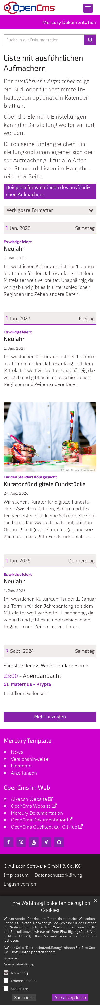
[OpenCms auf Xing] (46, 842)
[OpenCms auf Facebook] (8, 842)
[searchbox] (44, 39)
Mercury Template (27, 740)
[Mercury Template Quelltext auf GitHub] (59, 842)
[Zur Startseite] (29, 7)
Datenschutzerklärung (18, 964)
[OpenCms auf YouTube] (34, 842)
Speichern (24, 997)
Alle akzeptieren (70, 997)
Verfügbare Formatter (30, 210)
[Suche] (90, 39)
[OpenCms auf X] (21, 842)
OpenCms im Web (27, 787)
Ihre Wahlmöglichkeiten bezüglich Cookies (50, 906)
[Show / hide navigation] (88, 8)
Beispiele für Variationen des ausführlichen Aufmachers (48, 191)
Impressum (11, 958)
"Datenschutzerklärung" (43, 947)
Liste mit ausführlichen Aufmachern (43, 62)
